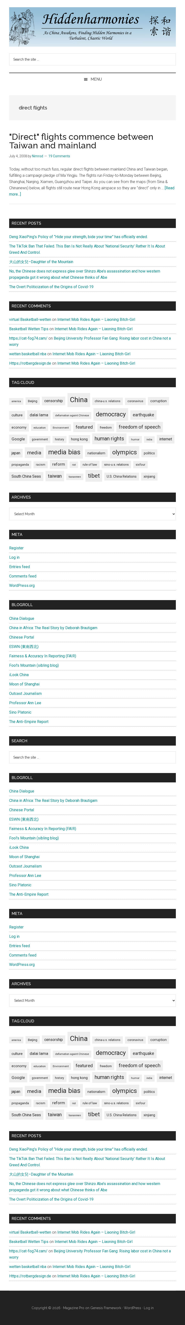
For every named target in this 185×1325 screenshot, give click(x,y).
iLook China (19, 674)
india (149, 439)
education (39, 427)
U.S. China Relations (122, 476)
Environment (61, 427)
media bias (64, 452)
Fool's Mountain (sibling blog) (34, 665)
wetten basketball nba (27, 354)
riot (74, 464)
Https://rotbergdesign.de (30, 363)
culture (17, 415)
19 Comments (59, 156)
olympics (124, 452)
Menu (96, 79)
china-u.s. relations (107, 401)
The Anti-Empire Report (28, 721)
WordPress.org (22, 585)
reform (58, 464)
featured (84, 427)
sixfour (140, 464)
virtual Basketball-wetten (30, 319)
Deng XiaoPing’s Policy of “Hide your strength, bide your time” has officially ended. (78, 237)
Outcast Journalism (25, 693)
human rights (109, 439)
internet (165, 439)
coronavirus (135, 401)
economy (19, 427)
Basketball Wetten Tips (28, 329)
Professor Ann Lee (25, 703)
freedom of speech (139, 427)
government (40, 439)
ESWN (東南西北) (24, 646)
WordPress (132, 1308)
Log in (14, 557)
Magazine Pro (73, 1308)
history (59, 439)
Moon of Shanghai (24, 684)
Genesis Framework (105, 1308)
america (16, 401)
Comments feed (22, 576)
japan (16, 453)
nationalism (96, 453)
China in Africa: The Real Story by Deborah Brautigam (53, 628)
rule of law (90, 464)
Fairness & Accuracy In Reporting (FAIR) (42, 656)
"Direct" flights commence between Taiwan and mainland (81, 141)
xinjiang (149, 476)
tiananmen (75, 476)
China (79, 400)
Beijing (32, 401)
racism (40, 464)
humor (135, 439)
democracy (111, 414)
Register (16, 548)
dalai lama (39, 414)
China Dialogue (21, 618)
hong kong (79, 439)
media (34, 453)
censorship (53, 401)
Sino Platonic (20, 712)
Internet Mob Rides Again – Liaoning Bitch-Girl (96, 319)
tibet (94, 475)
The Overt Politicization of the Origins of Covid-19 (51, 287)
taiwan (55, 476)
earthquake (143, 414)
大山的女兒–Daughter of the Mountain (41, 262)
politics (149, 453)
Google (18, 439)
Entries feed (19, 566)
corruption (158, 401)
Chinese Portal (21, 637)
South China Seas (26, 476)
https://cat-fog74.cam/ (28, 338)
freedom (106, 427)
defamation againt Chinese (72, 415)
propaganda (20, 464)
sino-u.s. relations (116, 464)
